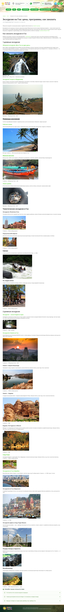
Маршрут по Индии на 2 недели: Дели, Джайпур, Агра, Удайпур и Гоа (21, 600)
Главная (8, 9)
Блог (19, 9)
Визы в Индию (34, 9)
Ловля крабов (7, 183)
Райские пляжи (7, 124)
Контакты (55, 9)
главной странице (36, 25)
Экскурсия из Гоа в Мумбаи (11, 471)
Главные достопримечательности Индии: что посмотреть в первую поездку (22, 596)
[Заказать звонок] (61, 3)
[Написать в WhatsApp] (58, 3)
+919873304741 (36, 2)
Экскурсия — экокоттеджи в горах (13, 314)
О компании (25, 9)
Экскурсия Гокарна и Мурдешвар (13, 79)
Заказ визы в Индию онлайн (48, 3)
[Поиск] (27, 3)
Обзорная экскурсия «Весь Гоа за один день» (16, 45)
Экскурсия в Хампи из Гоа (10, 333)
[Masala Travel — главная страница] (8, 608)
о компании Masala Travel (44, 30)
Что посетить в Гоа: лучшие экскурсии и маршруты (17, 592)
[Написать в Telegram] (55, 3)
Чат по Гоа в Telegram (45, 9)
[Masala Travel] (6, 3)
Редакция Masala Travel (9, 22)
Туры (14, 9)
